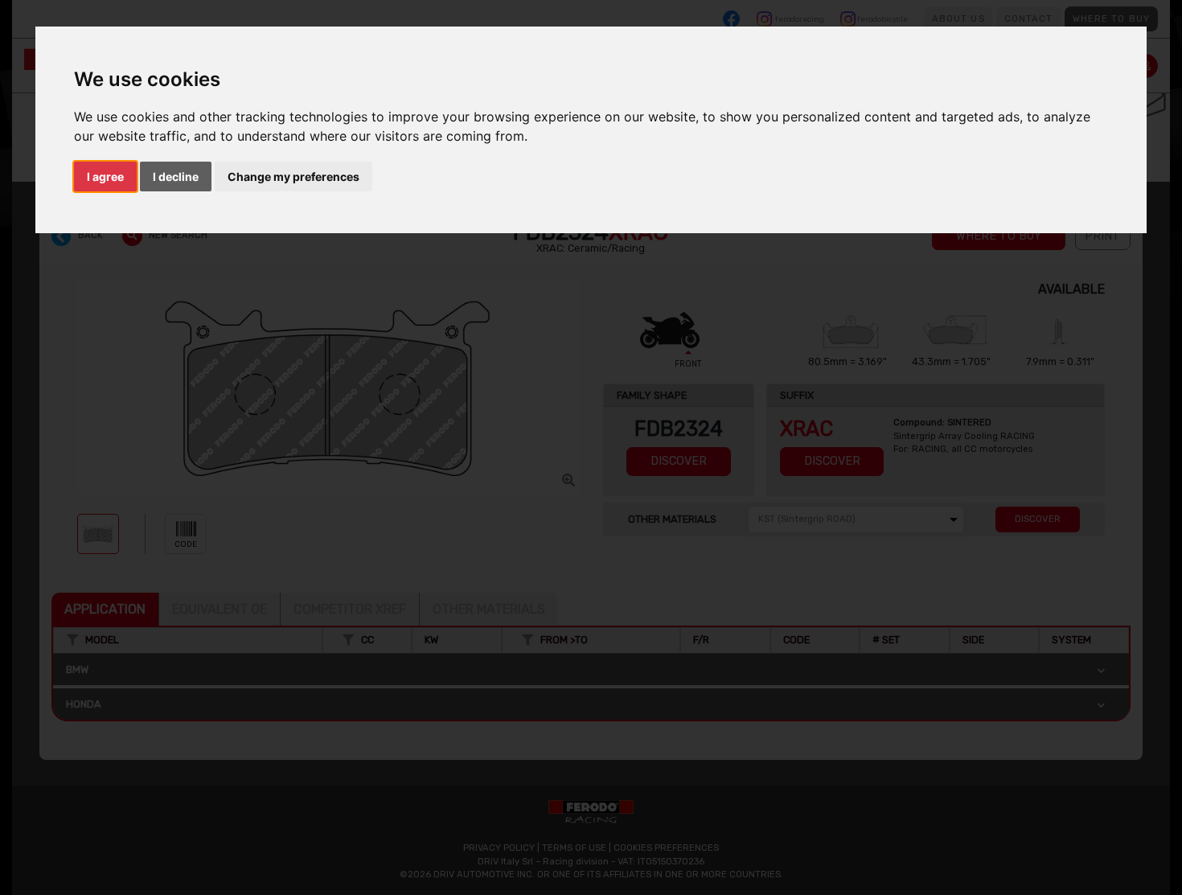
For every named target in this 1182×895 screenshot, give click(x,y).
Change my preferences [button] (293, 176)
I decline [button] (176, 176)
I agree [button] (105, 176)
